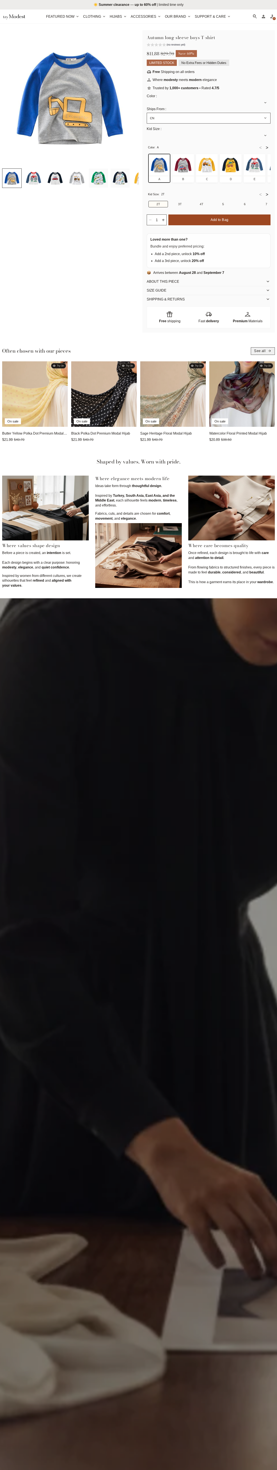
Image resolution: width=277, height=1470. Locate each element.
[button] (12, 178)
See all (263, 351)
